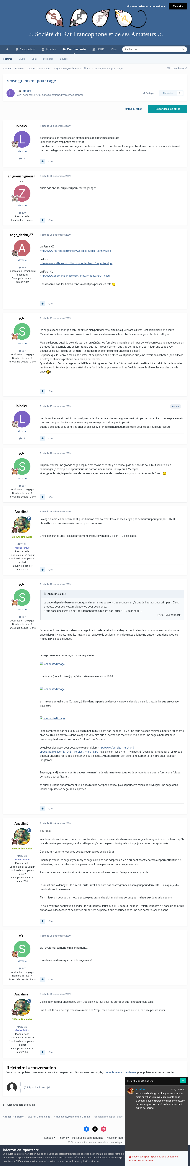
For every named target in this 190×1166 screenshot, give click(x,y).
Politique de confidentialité (87, 1137)
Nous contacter (116, 1137)
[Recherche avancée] (183, 49)
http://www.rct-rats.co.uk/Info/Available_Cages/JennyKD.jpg (75, 250)
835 (23, 267)
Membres (48, 58)
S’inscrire (178, 6)
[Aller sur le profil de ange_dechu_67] (22, 248)
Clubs (22, 58)
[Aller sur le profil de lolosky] (10, 93)
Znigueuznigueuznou (21, 178)
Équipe (64, 58)
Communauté (75, 49)
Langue (49, 1137)
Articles (50, 49)
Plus (114, 49)
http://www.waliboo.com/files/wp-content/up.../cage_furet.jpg (76, 263)
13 (23, 158)
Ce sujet (170, 49)
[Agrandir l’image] (114, 284)
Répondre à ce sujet (167, 108)
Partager (150, 93)
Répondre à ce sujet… (39, 1087)
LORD (99, 49)
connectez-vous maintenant (120, 1072)
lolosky (21, 126)
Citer (50, 161)
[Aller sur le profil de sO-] (22, 331)
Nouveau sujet (133, 108)
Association (26, 49)
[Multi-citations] (42, 161)
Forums (7, 58)
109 (23, 212)
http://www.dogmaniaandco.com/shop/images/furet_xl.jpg (75, 275)
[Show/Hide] (183, 1080)
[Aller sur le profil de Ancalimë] (22, 524)
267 (23, 350)
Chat (34, 58)
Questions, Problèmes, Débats (65, 94)
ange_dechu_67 (21, 235)
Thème (63, 1137)
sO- (21, 318)
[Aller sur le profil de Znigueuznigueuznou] (22, 193)
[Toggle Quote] (45, 593)
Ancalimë (21, 512)
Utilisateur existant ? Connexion (145, 6)
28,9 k (23, 544)
